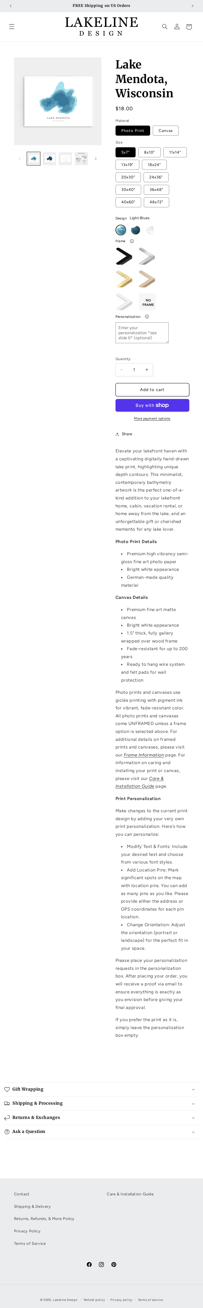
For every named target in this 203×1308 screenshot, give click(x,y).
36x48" (156, 189)
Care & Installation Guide (130, 1194)
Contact (22, 1194)
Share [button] (127, 434)
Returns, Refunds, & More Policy (44, 1218)
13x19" (127, 164)
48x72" (156, 202)
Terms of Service (30, 1243)
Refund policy (94, 1300)
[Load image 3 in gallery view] (65, 158)
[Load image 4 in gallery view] (81, 158)
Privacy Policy (27, 1231)
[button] (12, 27)
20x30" (128, 177)
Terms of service (150, 1300)
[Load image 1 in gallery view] (33, 158)
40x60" (128, 202)
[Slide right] (96, 158)
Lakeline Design (65, 1300)
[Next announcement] (192, 6)
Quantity (123, 359)
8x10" (149, 152)
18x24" (154, 164)
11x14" (175, 152)
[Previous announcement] (10, 6)
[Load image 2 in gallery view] (49, 158)
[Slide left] (20, 158)
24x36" (156, 177)
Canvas (166, 130)
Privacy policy (121, 1300)
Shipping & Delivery (32, 1206)
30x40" (128, 189)
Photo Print (133, 130)
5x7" (125, 152)
